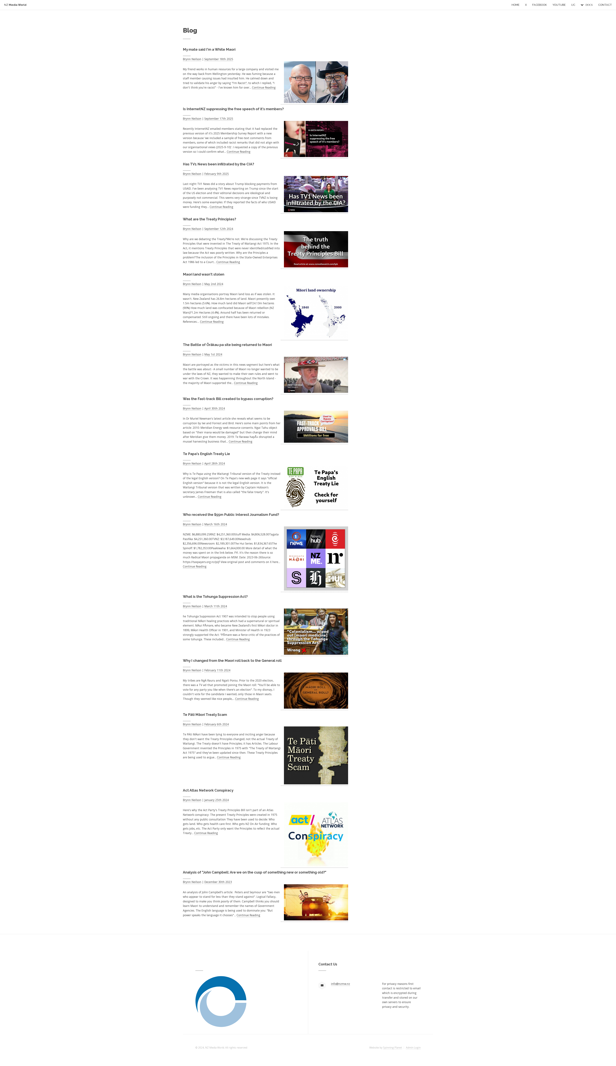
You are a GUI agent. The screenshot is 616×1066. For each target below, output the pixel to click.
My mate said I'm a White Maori (209, 49)
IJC (573, 4)
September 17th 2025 (218, 118)
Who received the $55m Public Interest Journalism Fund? (231, 515)
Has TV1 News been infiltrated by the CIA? (218, 164)
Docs (589, 4)
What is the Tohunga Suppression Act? (215, 597)
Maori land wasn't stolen (203, 274)
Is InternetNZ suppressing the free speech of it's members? (233, 109)
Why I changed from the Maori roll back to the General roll (232, 661)
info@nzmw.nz (340, 984)
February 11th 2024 (217, 670)
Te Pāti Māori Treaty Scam (205, 715)
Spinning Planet (392, 1047)
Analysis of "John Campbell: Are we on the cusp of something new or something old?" (254, 872)
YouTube (559, 4)
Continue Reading (264, 87)
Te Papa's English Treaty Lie (206, 454)
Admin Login (413, 1047)
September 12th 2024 (218, 229)
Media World (15, 4)
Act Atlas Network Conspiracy (208, 790)
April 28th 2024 (214, 463)
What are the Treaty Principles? (209, 219)
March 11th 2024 (215, 606)
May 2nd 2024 (213, 284)
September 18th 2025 (218, 59)
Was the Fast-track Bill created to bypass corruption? (228, 399)
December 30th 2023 (218, 882)
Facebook (539, 4)
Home (515, 4)
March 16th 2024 (215, 524)
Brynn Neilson (192, 59)
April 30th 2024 (214, 408)
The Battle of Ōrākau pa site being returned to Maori (227, 345)
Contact (605, 4)
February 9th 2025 (216, 174)
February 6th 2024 (216, 724)
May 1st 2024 (213, 354)
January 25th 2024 (216, 800)
